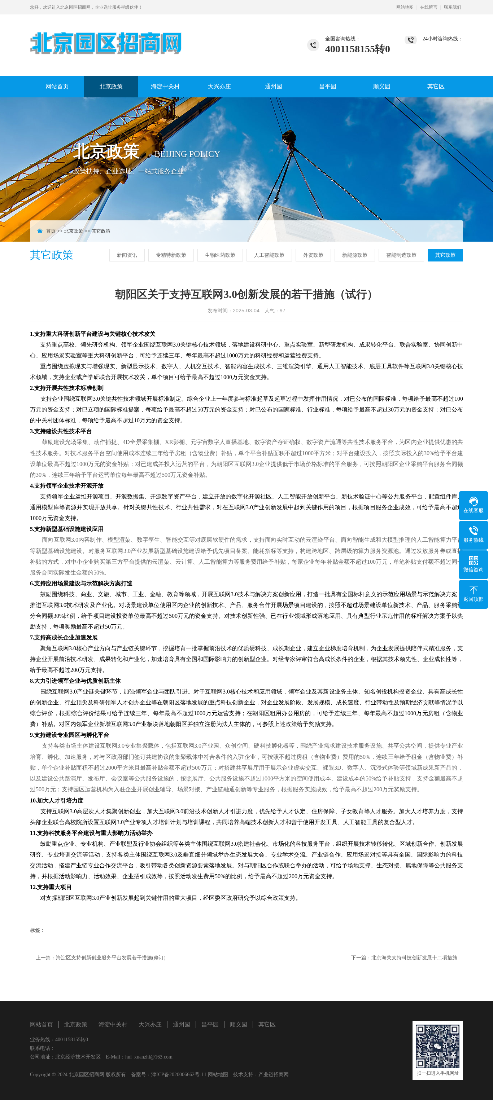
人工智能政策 (269, 255)
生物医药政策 (220, 255)
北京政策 (111, 86)
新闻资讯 (127, 255)
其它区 (436, 86)
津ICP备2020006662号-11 (178, 1074)
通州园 (273, 86)
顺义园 (382, 86)
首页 (51, 231)
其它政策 (101, 231)
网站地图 (405, 7)
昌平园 (327, 86)
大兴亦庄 (219, 86)
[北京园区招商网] (106, 35)
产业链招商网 (273, 1074)
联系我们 (452, 7)
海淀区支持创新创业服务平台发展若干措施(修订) (111, 957)
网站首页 (57, 86)
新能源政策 (354, 255)
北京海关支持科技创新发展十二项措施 (414, 957)
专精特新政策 (171, 255)
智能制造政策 (401, 255)
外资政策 (313, 255)
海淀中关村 (165, 86)
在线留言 (428, 7)
